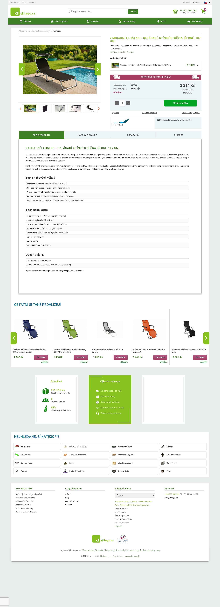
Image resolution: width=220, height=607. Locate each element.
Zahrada (30, 31)
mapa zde (118, 526)
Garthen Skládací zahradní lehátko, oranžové (148, 350)
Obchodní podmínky (24, 508)
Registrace (197, 2)
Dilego (21, 31)
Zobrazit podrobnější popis (122, 52)
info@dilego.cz (171, 498)
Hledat (133, 11)
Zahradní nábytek (44, 31)
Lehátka (57, 31)
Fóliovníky (99, 550)
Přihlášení (186, 2)
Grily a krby (110, 550)
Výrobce (115, 113)
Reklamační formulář (24, 501)
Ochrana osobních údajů (26, 512)
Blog (24, 2)
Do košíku (41, 357)
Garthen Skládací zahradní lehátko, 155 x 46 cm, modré (29, 350)
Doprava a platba (149, 113)
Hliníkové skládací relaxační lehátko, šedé (189, 350)
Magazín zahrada (72, 501)
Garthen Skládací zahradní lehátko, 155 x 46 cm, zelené (69, 350)
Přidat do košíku (180, 103)
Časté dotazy (14, 2)
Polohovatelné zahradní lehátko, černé (107, 350)
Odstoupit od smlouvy (25, 498)
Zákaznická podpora (191, 113)
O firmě (68, 494)
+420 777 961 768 (172, 494)
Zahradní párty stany (151, 550)
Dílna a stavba (88, 550)
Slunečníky (120, 550)
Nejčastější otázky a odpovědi (29, 494)
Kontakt (32, 2)
